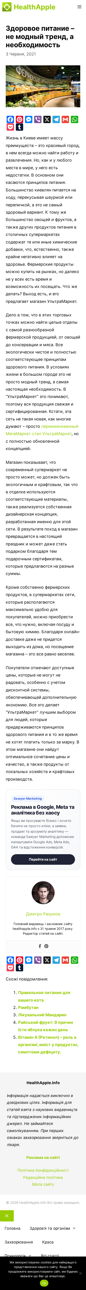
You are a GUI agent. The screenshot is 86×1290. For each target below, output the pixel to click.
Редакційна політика (43, 1177)
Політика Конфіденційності (43, 1170)
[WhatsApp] (74, 119)
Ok (44, 1283)
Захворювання (19, 1242)
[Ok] (80, 1273)
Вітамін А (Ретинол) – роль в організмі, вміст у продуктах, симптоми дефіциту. (48, 1045)
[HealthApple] (6, 6)
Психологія (15, 1256)
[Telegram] (56, 119)
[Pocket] (10, 127)
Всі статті (50, 1256)
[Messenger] (28, 119)
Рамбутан (28, 1007)
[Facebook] (10, 119)
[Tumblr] (19, 127)
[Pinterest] (19, 119)
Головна (12, 1228)
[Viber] (37, 119)
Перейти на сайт (43, 859)
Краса (48, 1242)
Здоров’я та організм (50, 1228)
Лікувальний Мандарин (42, 1014)
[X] (47, 119)
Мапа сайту (43, 1184)
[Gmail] (65, 119)
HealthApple (34, 7)
